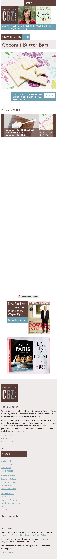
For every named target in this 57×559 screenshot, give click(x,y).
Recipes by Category (9, 479)
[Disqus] (28, 177)
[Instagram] (14, 521)
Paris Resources (7, 493)
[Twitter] (6, 521)
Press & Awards (7, 441)
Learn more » (18, 431)
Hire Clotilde (6, 438)
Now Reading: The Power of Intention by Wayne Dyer (16, 309)
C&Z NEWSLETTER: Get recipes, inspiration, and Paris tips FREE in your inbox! (32, 97)
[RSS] (18, 521)
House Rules (6, 535)
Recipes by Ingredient (10, 482)
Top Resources (7, 464)
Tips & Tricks (6, 497)
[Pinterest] (10, 521)
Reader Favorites (8, 475)
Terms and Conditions (21, 535)
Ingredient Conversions (10, 500)
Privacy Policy (40, 535)
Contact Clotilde (7, 435)
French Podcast (7, 471)
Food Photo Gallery (9, 488)
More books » (16, 320)
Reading (4, 506)
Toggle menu (4, 3)
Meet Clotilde (6, 461)
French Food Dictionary (10, 503)
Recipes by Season (8, 485)
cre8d (11, 552)
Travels (4, 509)
